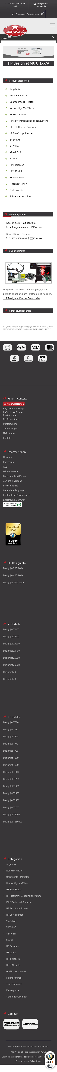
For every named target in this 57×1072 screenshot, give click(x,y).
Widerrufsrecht (11, 471)
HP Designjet (17, 164)
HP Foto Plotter (18, 114)
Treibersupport (10, 428)
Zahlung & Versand (12, 480)
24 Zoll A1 (15, 139)
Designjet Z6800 (11, 664)
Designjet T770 (10, 743)
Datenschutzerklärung (14, 476)
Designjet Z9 (9, 679)
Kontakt (7, 438)
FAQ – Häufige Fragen (14, 408)
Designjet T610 (10, 729)
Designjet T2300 (11, 814)
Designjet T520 (11, 722)
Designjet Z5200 (11, 643)
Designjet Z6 (9, 671)
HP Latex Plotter (14, 914)
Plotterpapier (17, 189)
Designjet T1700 (11, 807)
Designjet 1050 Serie (13, 582)
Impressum (8, 461)
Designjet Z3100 (11, 636)
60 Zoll (13, 158)
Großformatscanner (16, 971)
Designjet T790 (10, 750)
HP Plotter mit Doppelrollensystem (29, 120)
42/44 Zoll (15, 152)
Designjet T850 (11, 757)
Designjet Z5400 (11, 650)
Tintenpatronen (18, 183)
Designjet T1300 (11, 786)
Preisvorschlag (10, 485)
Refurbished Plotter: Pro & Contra (13, 414)
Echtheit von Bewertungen (16, 495)
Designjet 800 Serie (13, 575)
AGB (5, 466)
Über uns (7, 457)
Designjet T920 (11, 764)
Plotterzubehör (10, 423)
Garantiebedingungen (14, 490)
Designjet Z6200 (11, 657)
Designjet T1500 (11, 793)
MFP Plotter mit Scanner (23, 126)
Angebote (15, 89)
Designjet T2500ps (12, 821)
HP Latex (11, 952)
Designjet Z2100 (11, 629)
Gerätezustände (11, 419)
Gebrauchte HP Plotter (22, 101)
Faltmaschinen (14, 977)
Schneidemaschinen (21, 196)
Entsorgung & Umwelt (14, 499)
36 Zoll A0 (15, 145)
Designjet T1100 (11, 771)
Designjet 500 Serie (13, 568)
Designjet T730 (10, 736)
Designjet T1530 (11, 800)
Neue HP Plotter (18, 95)
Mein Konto (9, 433)
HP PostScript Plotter (21, 133)
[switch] (50, 1066)
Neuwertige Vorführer (22, 107)
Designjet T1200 (11, 779)
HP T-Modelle (17, 171)
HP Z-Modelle (17, 177)
